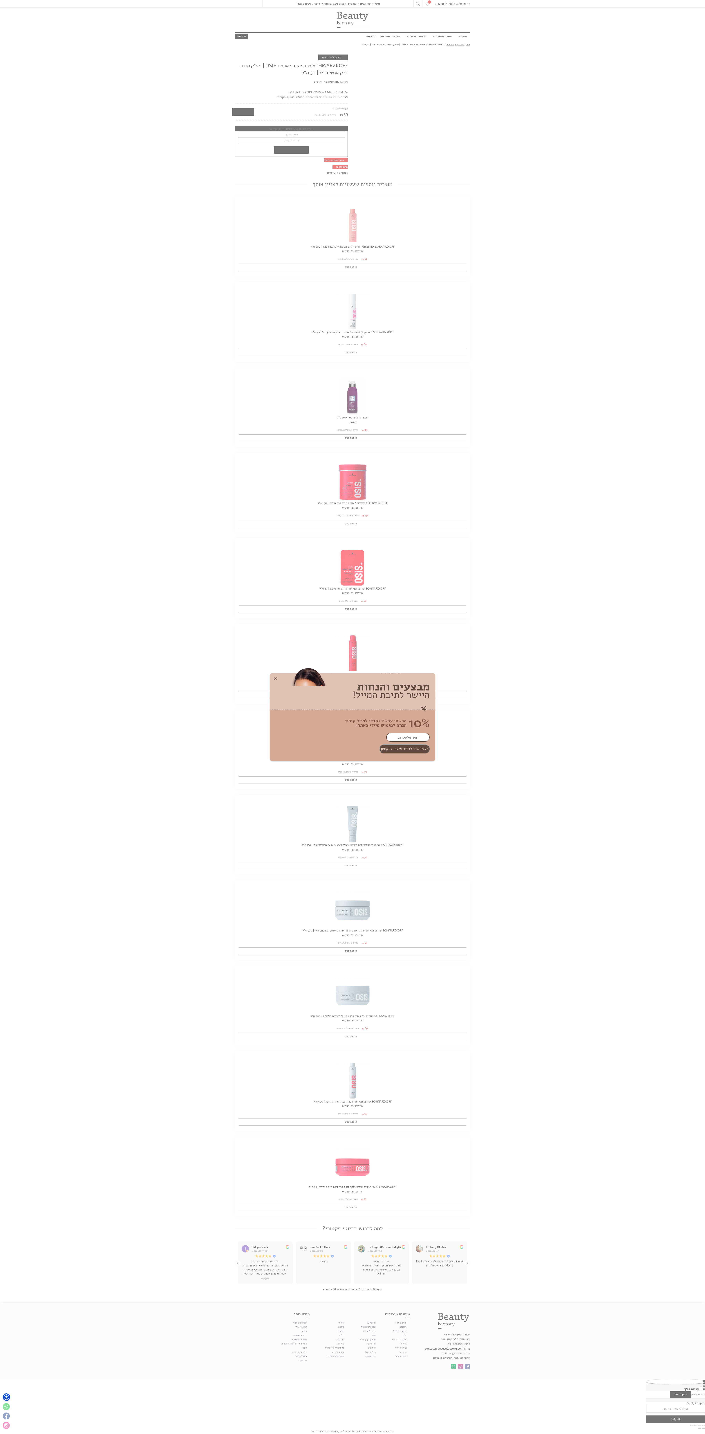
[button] (6, 1397)
